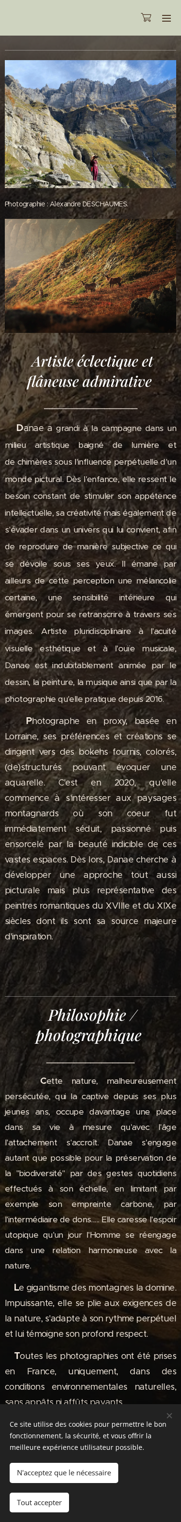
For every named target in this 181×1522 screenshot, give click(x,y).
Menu (166, 17)
